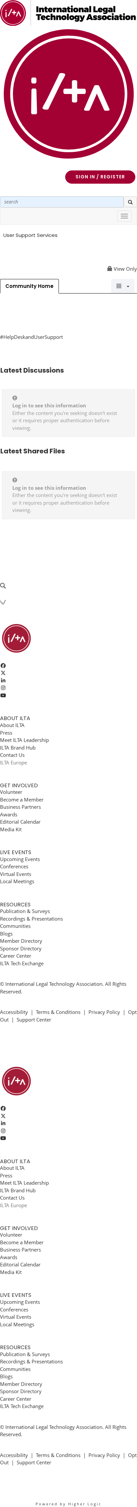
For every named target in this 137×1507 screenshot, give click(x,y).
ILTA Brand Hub (18, 747)
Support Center (34, 1019)
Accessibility (14, 1012)
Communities (15, 926)
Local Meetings (17, 881)
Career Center (15, 955)
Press (6, 732)
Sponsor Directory (21, 948)
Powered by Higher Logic (68, 1503)
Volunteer (11, 792)
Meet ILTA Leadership (24, 740)
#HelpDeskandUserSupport (31, 337)
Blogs (6, 933)
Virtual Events (15, 874)
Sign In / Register (100, 176)
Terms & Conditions (58, 1012)
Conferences (14, 866)
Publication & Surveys (25, 911)
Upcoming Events (20, 859)
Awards (8, 814)
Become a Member (22, 799)
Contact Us (12, 755)
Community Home (29, 286)
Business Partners (20, 806)
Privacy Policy (104, 1012)
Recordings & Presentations (31, 918)
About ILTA (12, 725)
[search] (130, 202)
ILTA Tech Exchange (22, 963)
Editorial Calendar (20, 821)
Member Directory (21, 940)
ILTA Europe (13, 762)
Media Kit (11, 829)
